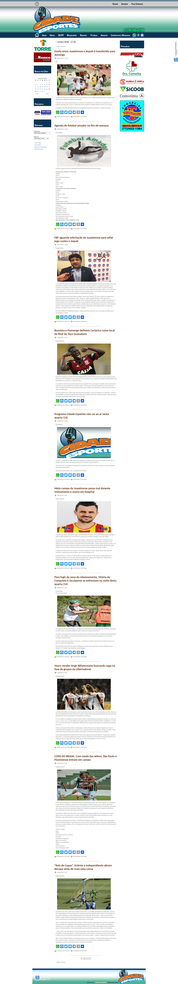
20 (40, 89)
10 (49, 84)
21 (42, 89)
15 (44, 87)
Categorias (37, 131)
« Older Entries (60, 46)
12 (38, 87)
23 (47, 89)
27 (40, 91)
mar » (47, 93)
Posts (38, 145)
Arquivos (36, 137)
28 (42, 91)
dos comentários (41, 147)
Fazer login (38, 143)
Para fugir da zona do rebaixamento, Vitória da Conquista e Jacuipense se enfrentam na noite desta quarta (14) (85, 581)
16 (47, 87)
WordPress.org (39, 149)
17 (49, 87)
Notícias (67, 116)
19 (38, 89)
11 (35, 87)
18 (35, 89)
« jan (37, 93)
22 (44, 89)
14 (42, 87)
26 (38, 91)
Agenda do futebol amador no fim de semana (81, 125)
